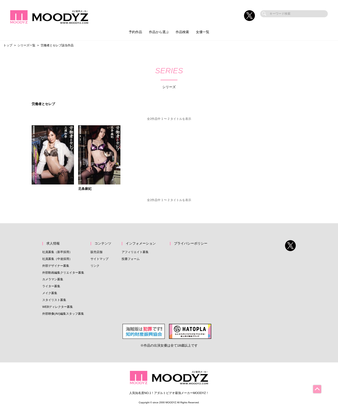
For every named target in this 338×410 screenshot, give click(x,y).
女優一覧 (202, 32)
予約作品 (135, 32)
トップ (7, 45)
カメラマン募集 (52, 279)
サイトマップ (99, 259)
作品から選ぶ (159, 32)
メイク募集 (49, 293)
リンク (94, 265)
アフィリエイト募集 (135, 252)
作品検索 (182, 32)
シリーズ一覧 (26, 45)
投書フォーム (131, 259)
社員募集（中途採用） (57, 259)
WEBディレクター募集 (57, 307)
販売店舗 (96, 252)
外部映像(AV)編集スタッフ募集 (63, 313)
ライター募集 (51, 286)
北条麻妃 (85, 188)
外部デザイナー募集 (55, 265)
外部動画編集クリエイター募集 (63, 272)
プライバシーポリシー (190, 243)
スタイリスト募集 (54, 300)
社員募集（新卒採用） (57, 252)
